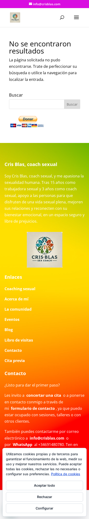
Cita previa (15, 360)
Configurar (44, 508)
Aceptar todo (44, 485)
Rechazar (44, 497)
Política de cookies (65, 474)
